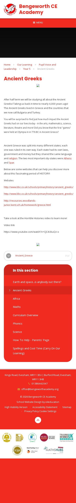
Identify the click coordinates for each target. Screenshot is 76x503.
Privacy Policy (31, 411)
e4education (52, 402)
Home (7, 64)
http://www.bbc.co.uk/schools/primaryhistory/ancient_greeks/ (38, 187)
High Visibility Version (16, 407)
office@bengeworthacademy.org (39, 389)
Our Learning (24, 64)
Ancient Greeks (45, 69)
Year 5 (26, 69)
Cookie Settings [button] (47, 411)
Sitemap (66, 407)
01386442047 (40, 383)
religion (13, 158)
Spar (11, 162)
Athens (68, 158)
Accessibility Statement (44, 407)
